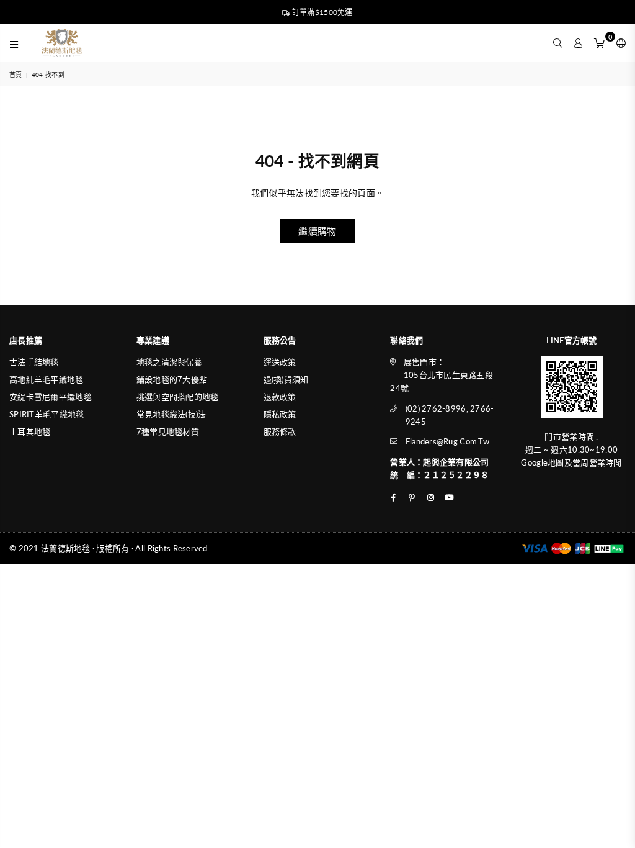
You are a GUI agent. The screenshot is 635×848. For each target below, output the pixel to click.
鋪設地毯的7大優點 (172, 379)
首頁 (15, 74)
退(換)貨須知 (286, 379)
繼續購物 (317, 231)
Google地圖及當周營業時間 (571, 462)
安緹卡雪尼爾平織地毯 (50, 397)
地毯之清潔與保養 (169, 362)
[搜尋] (558, 43)
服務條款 (280, 431)
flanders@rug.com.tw (447, 441)
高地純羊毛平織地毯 (46, 379)
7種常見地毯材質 (167, 431)
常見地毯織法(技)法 (171, 414)
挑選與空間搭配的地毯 (177, 397)
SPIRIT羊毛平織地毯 (46, 414)
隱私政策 (280, 414)
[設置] (618, 43)
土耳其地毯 (29, 431)
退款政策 (280, 397)
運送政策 (280, 362)
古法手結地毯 (34, 362)
